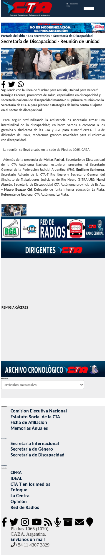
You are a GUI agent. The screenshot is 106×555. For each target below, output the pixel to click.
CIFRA (16, 473)
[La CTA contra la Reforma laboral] (53, 28)
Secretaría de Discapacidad (72, 36)
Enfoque (19, 490)
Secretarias (4, 438)
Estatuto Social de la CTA (35, 417)
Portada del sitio (13, 36)
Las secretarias (39, 36)
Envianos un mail (28, 539)
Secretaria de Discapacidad (37, 455)
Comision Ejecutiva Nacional (39, 411)
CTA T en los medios (30, 484)
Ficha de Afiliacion (29, 422)
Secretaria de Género (32, 449)
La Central (21, 496)
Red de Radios (25, 507)
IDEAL (16, 478)
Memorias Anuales (29, 428)
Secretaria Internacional (35, 443)
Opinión (19, 502)
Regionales (4, 465)
